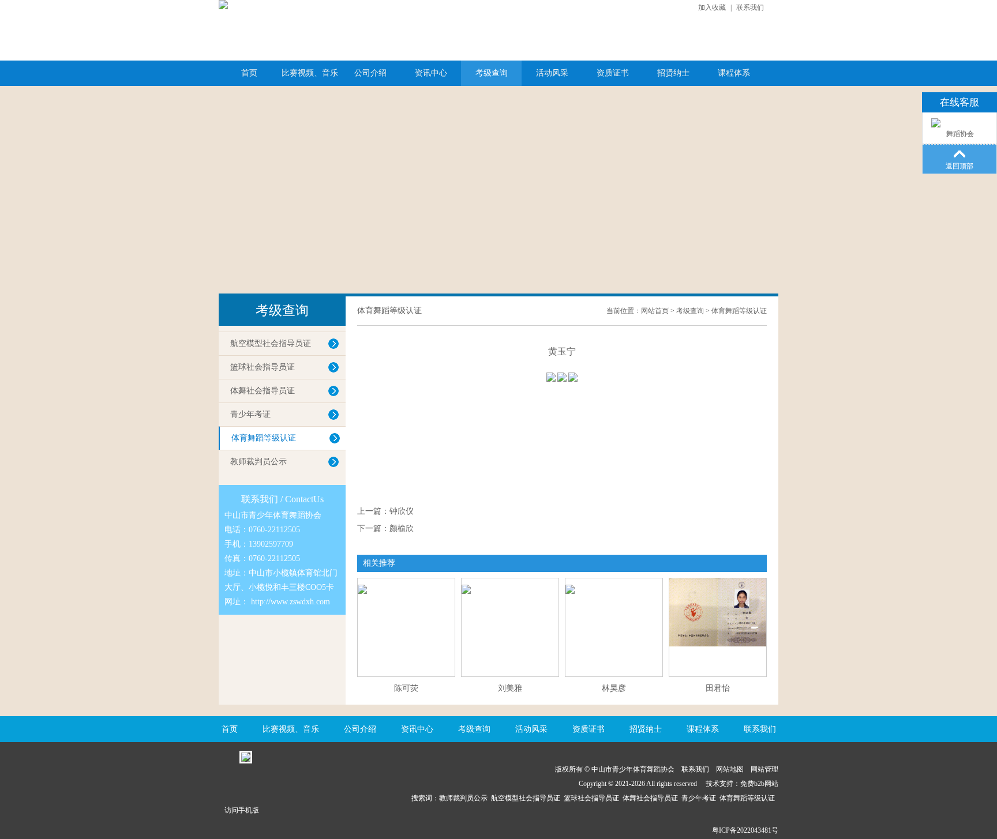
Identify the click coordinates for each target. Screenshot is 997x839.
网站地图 (730, 769)
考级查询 (491, 73)
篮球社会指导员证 (262, 367)
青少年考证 (250, 414)
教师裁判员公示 (258, 461)
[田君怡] (717, 644)
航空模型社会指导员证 (270, 343)
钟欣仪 (401, 511)
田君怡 (718, 688)
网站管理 (764, 769)
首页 (249, 73)
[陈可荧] (406, 582)
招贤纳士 (673, 73)
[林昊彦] (613, 582)
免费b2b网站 (759, 784)
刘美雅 (510, 688)
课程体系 (734, 73)
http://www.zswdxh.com (290, 601)
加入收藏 (712, 7)
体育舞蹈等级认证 (263, 438)
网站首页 (655, 311)
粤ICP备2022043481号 (745, 830)
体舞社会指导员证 (262, 390)
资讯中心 (431, 73)
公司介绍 (370, 73)
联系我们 (750, 7)
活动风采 (552, 73)
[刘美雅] (510, 582)
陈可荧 (406, 688)
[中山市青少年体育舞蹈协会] (223, 4)
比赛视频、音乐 (310, 73)
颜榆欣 (401, 528)
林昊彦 (614, 688)
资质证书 (613, 73)
